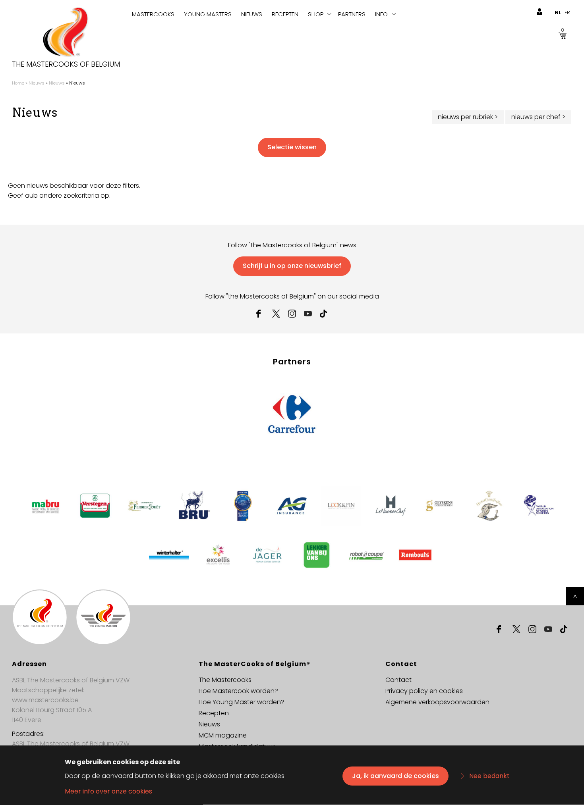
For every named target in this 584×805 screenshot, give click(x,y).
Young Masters (208, 14)
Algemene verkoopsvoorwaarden (437, 702)
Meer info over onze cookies (108, 791)
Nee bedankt (489, 775)
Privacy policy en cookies (424, 690)
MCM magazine (223, 735)
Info (381, 14)
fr (567, 12)
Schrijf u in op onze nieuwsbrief (292, 265)
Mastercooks (153, 14)
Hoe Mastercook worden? (238, 690)
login (539, 12)
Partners (351, 14)
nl (558, 12)
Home (18, 83)
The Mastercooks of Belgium (66, 64)
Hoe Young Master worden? (241, 702)
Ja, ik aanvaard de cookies (395, 775)
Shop (315, 14)
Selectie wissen (292, 147)
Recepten (285, 14)
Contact (398, 679)
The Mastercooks (225, 679)
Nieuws (251, 14)
